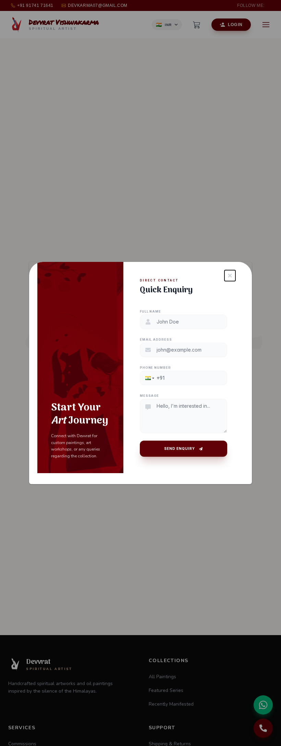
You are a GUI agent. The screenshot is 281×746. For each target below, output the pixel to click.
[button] (149, 378)
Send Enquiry (179, 448)
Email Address (156, 339)
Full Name (150, 311)
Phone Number (155, 367)
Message (149, 395)
